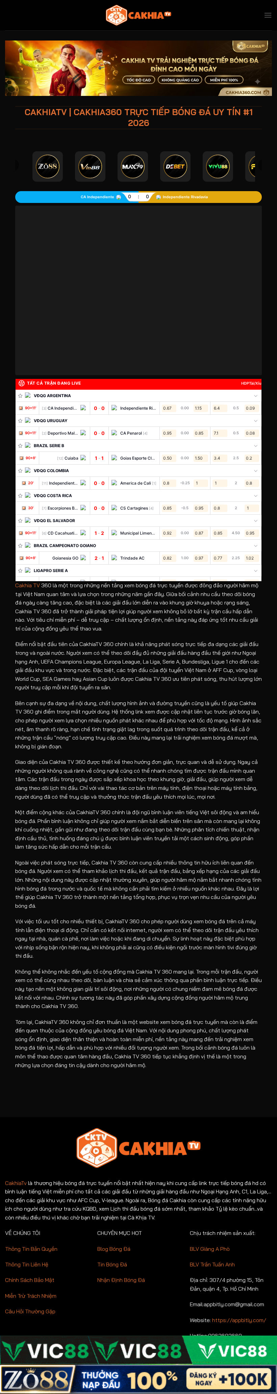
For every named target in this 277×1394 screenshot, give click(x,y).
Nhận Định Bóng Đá (121, 1279)
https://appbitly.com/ (239, 1320)
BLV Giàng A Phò (210, 1248)
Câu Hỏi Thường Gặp (30, 1311)
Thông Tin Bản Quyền (31, 1248)
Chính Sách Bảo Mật (29, 1279)
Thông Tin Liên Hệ (26, 1264)
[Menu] (268, 15)
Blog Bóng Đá (113, 1248)
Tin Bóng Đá (112, 1264)
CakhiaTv (16, 1183)
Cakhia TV (27, 585)
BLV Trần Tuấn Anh (212, 1264)
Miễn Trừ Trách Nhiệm (30, 1295)
